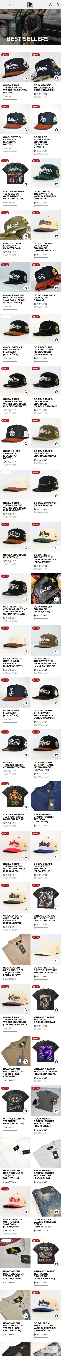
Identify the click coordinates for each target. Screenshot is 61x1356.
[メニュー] (3, 4)
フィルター (11, 48)
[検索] (10, 4)
